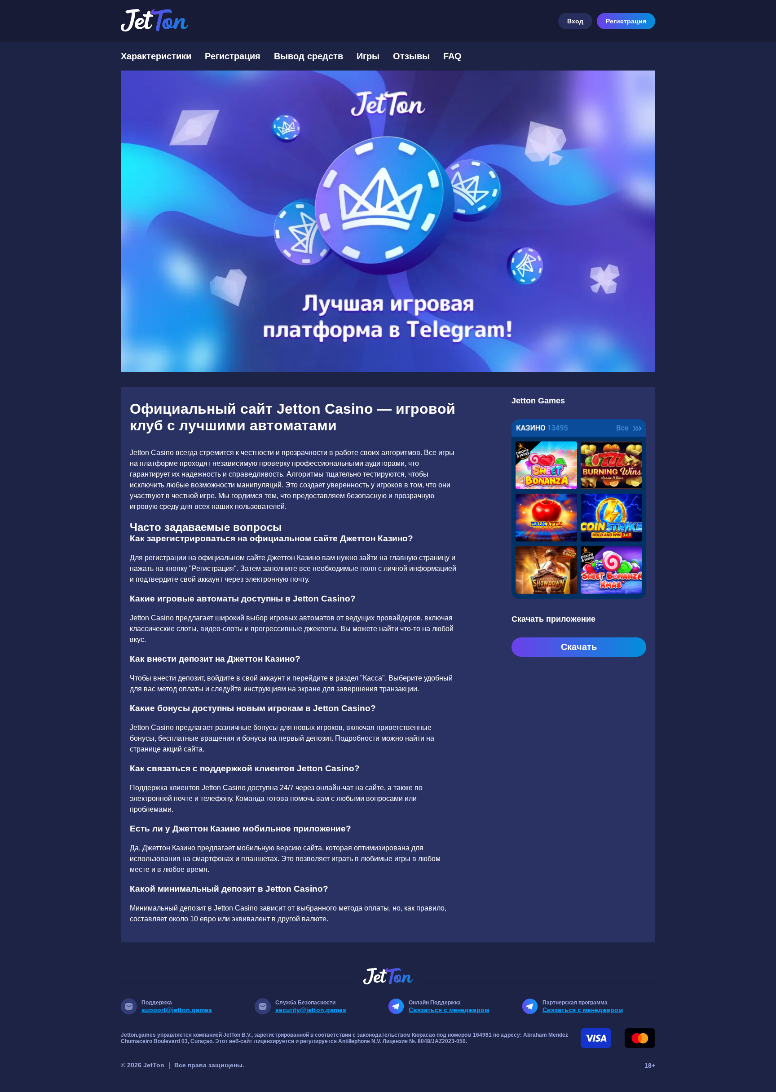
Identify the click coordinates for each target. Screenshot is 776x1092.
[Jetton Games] (388, 221)
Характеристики (156, 56)
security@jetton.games (310, 1009)
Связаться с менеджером (449, 1009)
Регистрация (626, 21)
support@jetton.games (176, 1009)
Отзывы (411, 56)
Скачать (579, 647)
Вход (575, 21)
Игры (368, 56)
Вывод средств (308, 56)
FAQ (452, 56)
